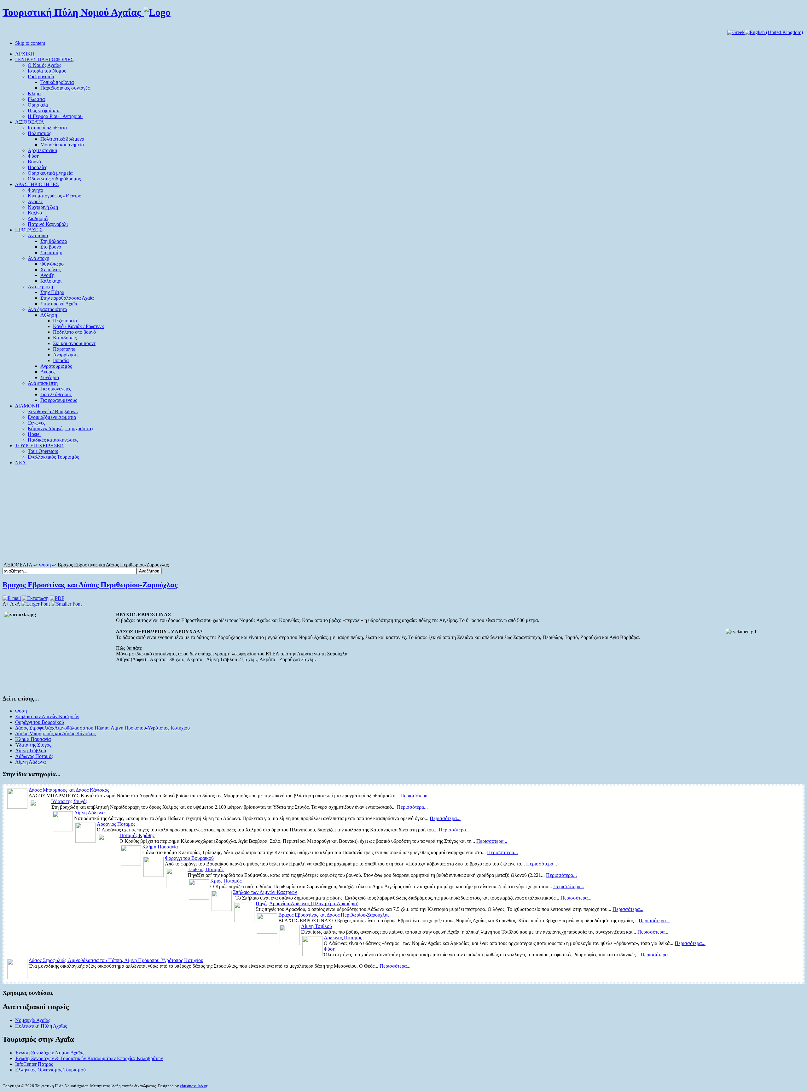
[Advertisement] (403, 515)
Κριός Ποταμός (225, 880)
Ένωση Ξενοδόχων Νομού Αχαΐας (49, 1052)
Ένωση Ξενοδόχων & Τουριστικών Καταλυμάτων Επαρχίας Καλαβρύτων (89, 1058)
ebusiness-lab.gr (193, 1085)
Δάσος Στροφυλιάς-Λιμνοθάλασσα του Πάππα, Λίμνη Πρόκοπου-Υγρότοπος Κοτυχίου (102, 727)
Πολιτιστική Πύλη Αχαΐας (41, 1026)
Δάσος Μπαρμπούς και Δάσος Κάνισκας (55, 733)
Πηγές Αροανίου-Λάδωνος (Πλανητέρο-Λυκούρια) (307, 903)
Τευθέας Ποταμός (206, 869)
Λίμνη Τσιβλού (30, 750)
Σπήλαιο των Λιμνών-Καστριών (47, 716)
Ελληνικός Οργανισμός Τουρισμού (50, 1069)
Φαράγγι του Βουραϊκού (39, 722)
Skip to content (30, 43)
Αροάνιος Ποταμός (116, 824)
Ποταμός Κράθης (136, 835)
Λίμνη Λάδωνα (30, 762)
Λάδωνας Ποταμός (34, 756)
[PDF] (57, 598)
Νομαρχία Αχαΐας (32, 1020)
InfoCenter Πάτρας (34, 1064)
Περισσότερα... (415, 795)
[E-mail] (12, 598)
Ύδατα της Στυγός (33, 745)
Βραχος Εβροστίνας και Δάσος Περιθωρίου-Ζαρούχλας (90, 585)
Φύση (45, 564)
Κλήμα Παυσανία (33, 739)
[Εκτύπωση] (35, 598)
